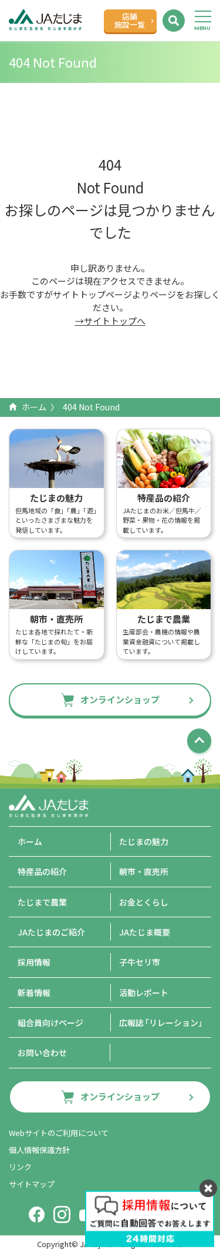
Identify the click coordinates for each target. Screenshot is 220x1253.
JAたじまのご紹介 (51, 932)
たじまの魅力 (143, 841)
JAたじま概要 (144, 932)
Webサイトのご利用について (59, 1132)
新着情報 (34, 992)
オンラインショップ (120, 699)
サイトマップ (32, 1183)
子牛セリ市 (139, 962)
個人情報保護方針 (39, 1149)
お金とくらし (143, 902)
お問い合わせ (42, 1052)
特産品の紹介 (42, 871)
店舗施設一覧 (129, 20)
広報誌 (163, 1022)
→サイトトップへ (110, 321)
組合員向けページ (50, 1022)
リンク (20, 1166)
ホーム (34, 407)
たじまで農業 (42, 902)
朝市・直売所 (143, 871)
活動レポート (143, 992)
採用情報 (34, 962)
